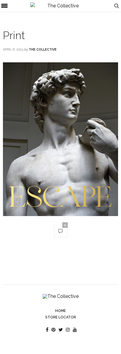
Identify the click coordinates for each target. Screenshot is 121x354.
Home (60, 311)
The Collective (43, 49)
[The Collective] (60, 5)
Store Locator (60, 317)
